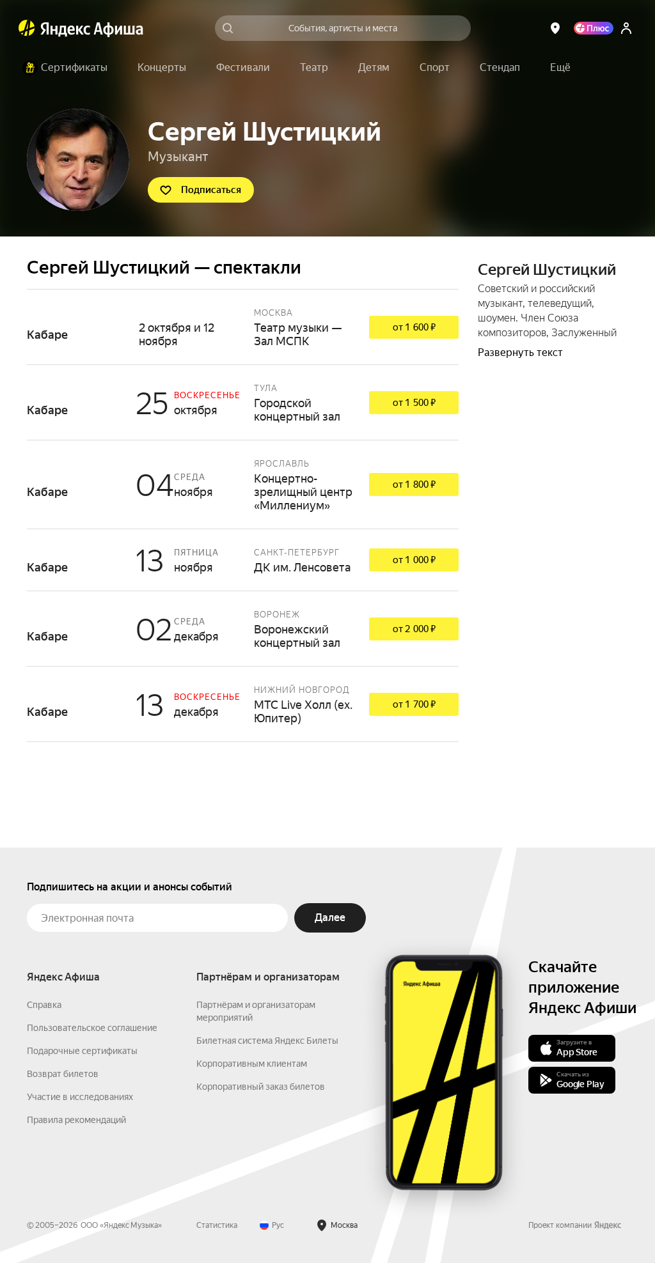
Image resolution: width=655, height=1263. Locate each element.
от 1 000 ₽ (414, 560)
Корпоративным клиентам (251, 1063)
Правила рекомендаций (76, 1120)
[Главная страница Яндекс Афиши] (27, 28)
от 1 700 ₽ (414, 704)
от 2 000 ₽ (414, 629)
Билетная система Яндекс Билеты (267, 1040)
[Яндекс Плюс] (593, 28)
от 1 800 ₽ (414, 484)
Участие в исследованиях (80, 1097)
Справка (44, 1005)
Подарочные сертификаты (82, 1051)
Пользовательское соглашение (92, 1028)
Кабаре (242, 327)
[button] (560, 67)
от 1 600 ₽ (414, 327)
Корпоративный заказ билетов (260, 1086)
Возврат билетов (63, 1074)
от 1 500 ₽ (414, 402)
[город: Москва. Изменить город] (555, 28)
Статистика (216, 1225)
